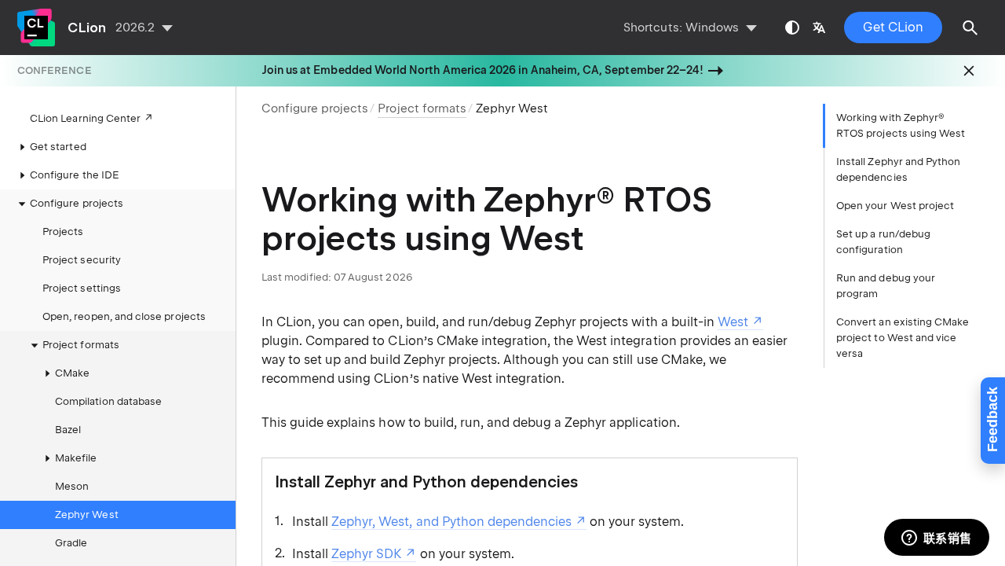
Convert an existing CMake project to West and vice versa (902, 337)
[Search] (970, 27)
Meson (72, 486)
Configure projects (314, 108)
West (733, 321)
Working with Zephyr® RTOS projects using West (900, 125)
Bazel (68, 430)
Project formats (80, 345)
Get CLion (893, 27)
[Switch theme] (792, 27)
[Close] (968, 70)
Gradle (71, 543)
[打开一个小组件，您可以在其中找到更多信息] (936, 538)
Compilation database (108, 401)
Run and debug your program (885, 286)
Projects (62, 231)
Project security (81, 260)
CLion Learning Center (85, 118)
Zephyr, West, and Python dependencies (451, 521)
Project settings (81, 288)
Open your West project (895, 205)
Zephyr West (87, 514)
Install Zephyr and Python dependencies (898, 169)
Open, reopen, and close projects (124, 316)
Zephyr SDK (366, 553)
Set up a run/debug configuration (883, 241)
